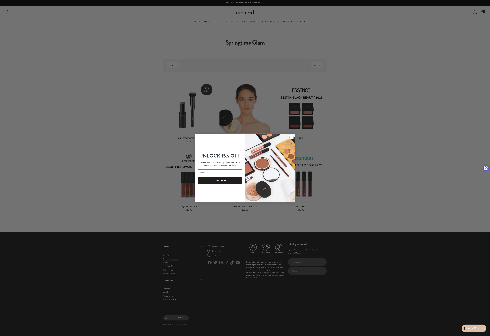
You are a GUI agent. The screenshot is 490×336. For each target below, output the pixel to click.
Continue (220, 180)
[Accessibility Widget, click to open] (486, 168)
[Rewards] (474, 328)
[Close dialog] (291, 137)
